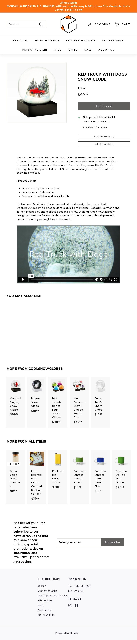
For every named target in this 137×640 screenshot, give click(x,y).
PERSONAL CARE (35, 49)
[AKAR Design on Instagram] (70, 605)
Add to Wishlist (104, 144)
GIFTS (73, 49)
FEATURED (21, 40)
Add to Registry (104, 136)
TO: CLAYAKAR (46, 615)
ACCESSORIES (113, 40)
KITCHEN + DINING (80, 40)
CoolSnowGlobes (46, 368)
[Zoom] (36, 93)
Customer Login (47, 590)
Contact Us (44, 610)
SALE (88, 49)
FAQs (41, 605)
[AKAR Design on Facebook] (76, 605)
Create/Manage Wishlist (52, 595)
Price (81, 88)
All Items (37, 441)
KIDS (58, 49)
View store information (95, 127)
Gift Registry (45, 600)
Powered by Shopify (66, 633)
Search (42, 586)
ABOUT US (106, 49)
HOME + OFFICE (47, 40)
